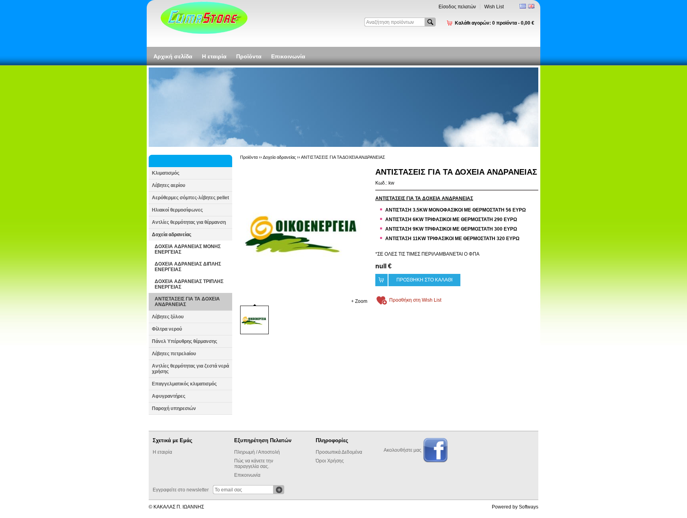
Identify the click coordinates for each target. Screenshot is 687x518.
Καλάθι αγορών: (494, 23)
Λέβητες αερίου (168, 185)
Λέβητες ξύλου (168, 317)
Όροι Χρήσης (330, 461)
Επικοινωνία (288, 56)
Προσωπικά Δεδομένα (339, 452)
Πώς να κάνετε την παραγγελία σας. (253, 463)
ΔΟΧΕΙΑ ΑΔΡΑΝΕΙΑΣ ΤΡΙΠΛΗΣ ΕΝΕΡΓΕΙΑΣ (189, 284)
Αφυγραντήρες (168, 396)
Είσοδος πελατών (457, 7)
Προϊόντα (249, 56)
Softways (528, 507)
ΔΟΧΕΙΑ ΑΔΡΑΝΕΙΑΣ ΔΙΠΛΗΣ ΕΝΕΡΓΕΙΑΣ (188, 266)
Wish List (494, 7)
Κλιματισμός (165, 173)
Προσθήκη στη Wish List (415, 300)
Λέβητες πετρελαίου (174, 353)
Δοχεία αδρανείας (171, 234)
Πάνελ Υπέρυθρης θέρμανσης (184, 341)
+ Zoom (359, 301)
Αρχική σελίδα (172, 56)
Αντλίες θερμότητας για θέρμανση (189, 222)
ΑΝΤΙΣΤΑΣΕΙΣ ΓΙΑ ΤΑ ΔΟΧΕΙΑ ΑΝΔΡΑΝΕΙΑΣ (187, 301)
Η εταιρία (214, 56)
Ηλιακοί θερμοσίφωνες (177, 210)
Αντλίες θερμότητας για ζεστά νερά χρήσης (190, 368)
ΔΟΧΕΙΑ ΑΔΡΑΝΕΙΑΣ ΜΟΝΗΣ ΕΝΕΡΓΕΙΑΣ (188, 249)
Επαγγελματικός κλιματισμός (184, 384)
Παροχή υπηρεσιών (174, 408)
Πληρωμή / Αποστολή (257, 452)
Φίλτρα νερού (167, 329)
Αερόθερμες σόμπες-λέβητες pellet (190, 197)
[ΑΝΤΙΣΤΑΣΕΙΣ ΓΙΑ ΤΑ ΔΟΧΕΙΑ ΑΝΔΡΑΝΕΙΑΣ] (303, 231)
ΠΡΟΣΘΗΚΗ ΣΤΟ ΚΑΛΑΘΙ (424, 280)
